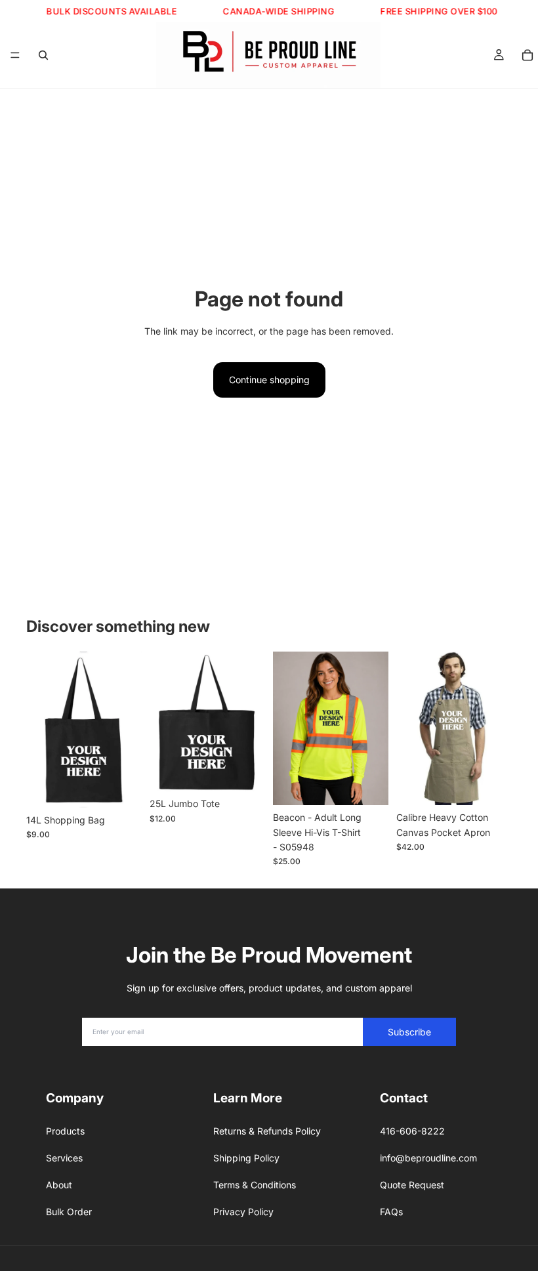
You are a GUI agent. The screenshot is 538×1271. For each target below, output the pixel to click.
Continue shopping (269, 379)
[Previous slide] (40, 729)
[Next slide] (127, 729)
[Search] (43, 55)
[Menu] (15, 55)
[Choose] (121, 787)
